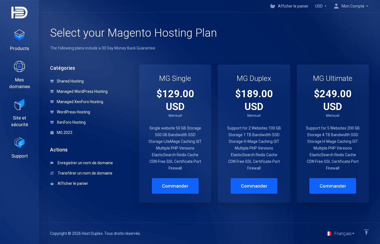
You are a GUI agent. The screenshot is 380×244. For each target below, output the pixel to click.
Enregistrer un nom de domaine (84, 163)
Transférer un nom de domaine (84, 173)
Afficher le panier (72, 183)
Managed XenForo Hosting (79, 101)
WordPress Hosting (73, 112)
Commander (175, 186)
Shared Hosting (70, 81)
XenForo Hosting (71, 122)
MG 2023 (64, 132)
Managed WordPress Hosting (82, 91)
